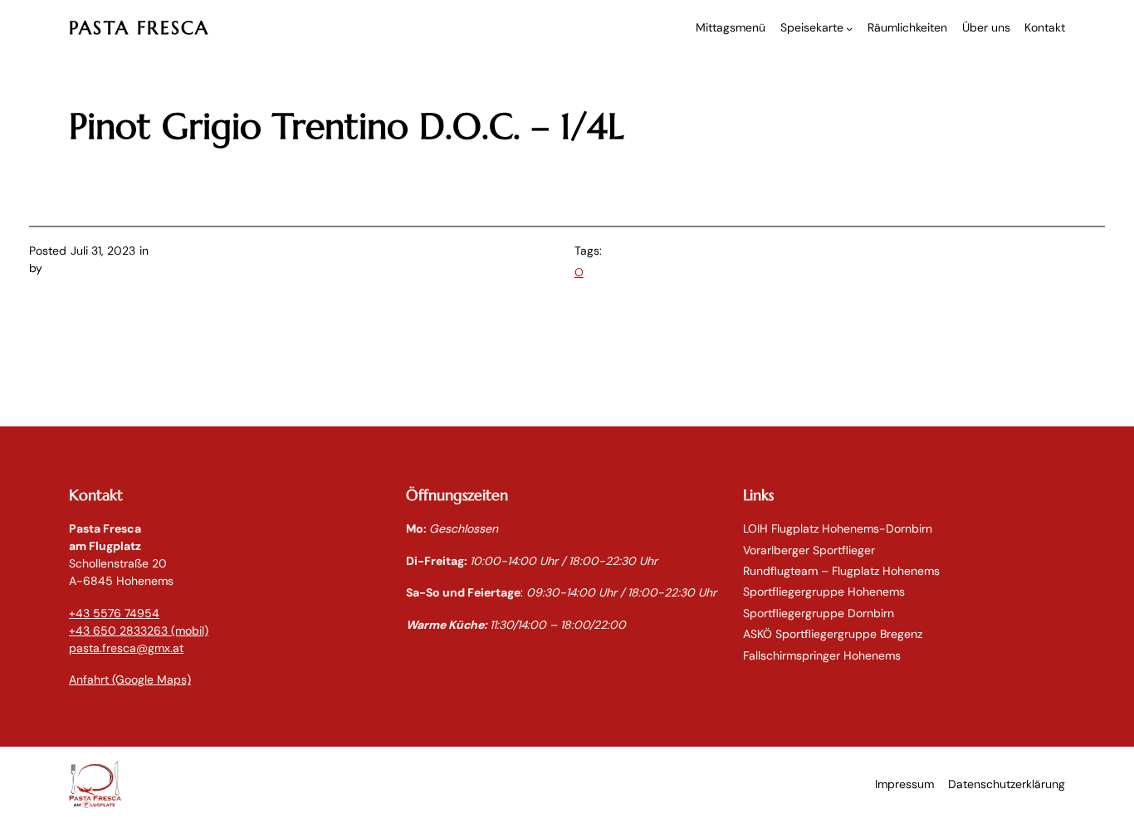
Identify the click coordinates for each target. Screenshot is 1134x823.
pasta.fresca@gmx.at (126, 647)
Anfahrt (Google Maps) (130, 679)
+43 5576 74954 (114, 613)
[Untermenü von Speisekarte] (849, 28)
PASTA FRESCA (139, 28)
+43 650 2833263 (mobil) (138, 630)
